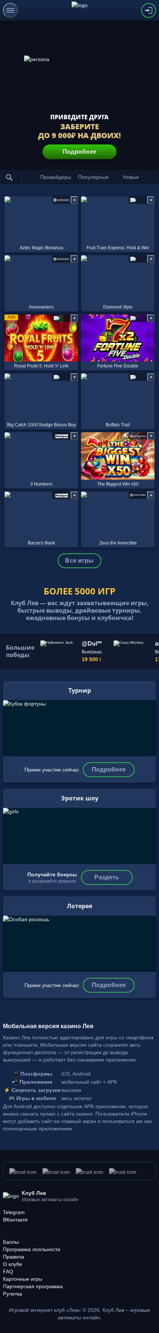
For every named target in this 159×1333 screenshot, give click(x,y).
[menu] (10, 10)
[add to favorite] (74, 200)
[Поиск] (9, 177)
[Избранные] (27, 177)
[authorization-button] (148, 10)
